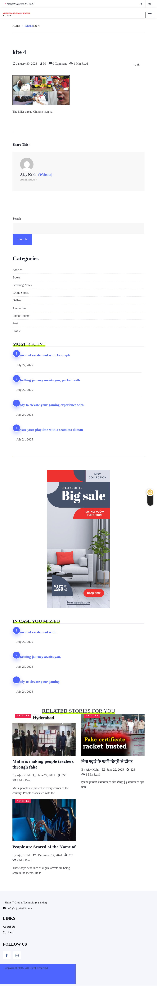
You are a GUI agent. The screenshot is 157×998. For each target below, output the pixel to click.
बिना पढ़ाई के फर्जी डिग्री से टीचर (106, 761)
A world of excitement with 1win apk (43, 355)
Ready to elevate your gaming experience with (50, 405)
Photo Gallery (21, 315)
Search (17, 218)
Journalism (19, 308)
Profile (17, 331)
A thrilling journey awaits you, (38, 657)
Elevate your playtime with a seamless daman (49, 430)
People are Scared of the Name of (44, 847)
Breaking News (22, 285)
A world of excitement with (36, 632)
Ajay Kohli (23, 775)
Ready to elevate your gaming (38, 682)
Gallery (17, 300)
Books (16, 277)
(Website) (45, 174)
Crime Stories (21, 292)
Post (15, 323)
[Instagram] (17, 955)
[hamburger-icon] (150, 15)
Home (16, 25)
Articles (17, 269)
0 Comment (59, 63)
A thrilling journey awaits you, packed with (48, 380)
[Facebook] (7, 955)
